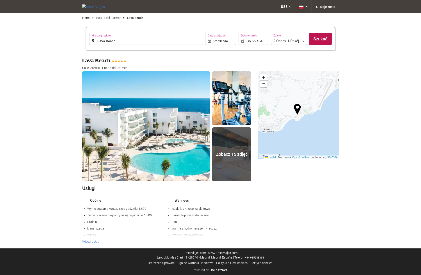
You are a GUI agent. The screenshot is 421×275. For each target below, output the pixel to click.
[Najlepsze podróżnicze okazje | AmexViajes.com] (93, 6)
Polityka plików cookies (232, 263)
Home (86, 18)
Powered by (210, 270)
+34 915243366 (254, 257)
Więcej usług (90, 241)
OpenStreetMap (301, 157)
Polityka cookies (261, 263)
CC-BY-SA (332, 157)
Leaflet (272, 157)
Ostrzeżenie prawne (161, 263)
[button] (286, 6)
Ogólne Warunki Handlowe (195, 263)
